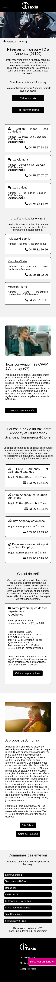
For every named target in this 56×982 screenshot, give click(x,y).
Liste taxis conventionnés (21, 410)
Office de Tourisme (28, 834)
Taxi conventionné (28, 109)
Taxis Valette (19, 187)
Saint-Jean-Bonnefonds (17, 907)
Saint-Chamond (13, 875)
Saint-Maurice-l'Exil (15, 920)
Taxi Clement (19, 159)
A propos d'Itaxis (28, 969)
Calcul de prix (28, 98)
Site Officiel (28, 825)
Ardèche (12, 41)
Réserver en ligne (41, 961)
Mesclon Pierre (17, 286)
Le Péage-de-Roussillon (18, 901)
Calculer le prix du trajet (27, 673)
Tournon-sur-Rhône (15, 881)
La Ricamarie (12, 894)
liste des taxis (18, 62)
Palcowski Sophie (19, 238)
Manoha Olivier (17, 261)
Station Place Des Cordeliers (28, 130)
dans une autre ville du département (28, 931)
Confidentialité (28, 957)
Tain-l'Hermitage (13, 914)
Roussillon (10, 888)
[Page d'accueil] (4, 41)
